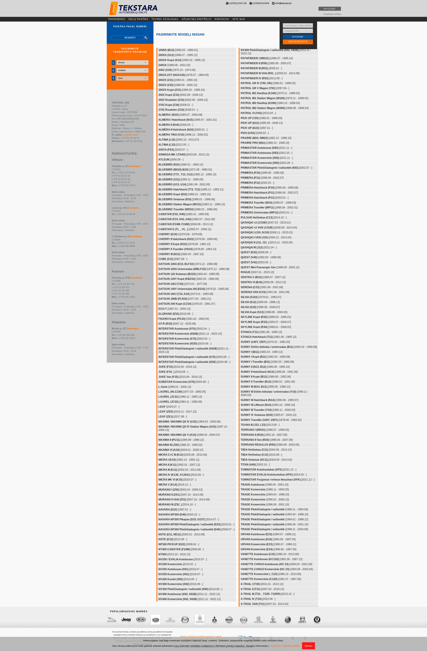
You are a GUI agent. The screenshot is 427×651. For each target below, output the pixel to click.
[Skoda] (317, 619)
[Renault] (273, 619)
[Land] (155, 619)
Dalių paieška (138, 19)
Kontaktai (222, 19)
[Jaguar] (111, 619)
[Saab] (288, 619)
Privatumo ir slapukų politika (284, 645)
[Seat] (302, 619)
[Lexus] (170, 619)
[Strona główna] (133, 12)
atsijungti (330, 8)
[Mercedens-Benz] (199, 619)
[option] (111, 619)
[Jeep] (126, 619)
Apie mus (239, 19)
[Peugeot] (258, 619)
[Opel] (244, 619)
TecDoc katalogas (165, 19)
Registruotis (298, 41)
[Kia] (141, 619)
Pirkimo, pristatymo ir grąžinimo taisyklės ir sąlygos (201, 636)
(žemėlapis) (134, 166)
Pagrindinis (116, 19)
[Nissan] (229, 619)
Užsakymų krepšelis (196, 19)
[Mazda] (185, 619)
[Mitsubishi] (214, 619)
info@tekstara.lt (283, 3)
